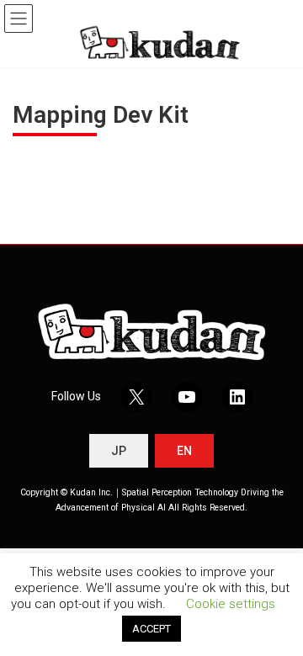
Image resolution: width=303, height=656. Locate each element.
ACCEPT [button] (151, 628)
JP (118, 451)
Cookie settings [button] (230, 603)
